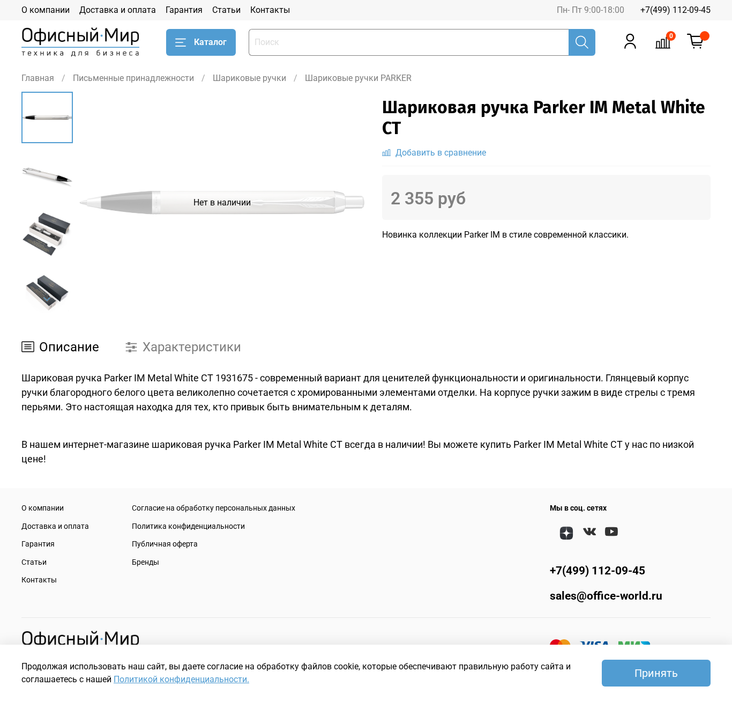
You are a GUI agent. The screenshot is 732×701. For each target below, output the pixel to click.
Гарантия (184, 10)
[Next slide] (47, 299)
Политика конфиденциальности (188, 526)
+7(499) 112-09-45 (675, 10)
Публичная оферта (165, 544)
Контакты (270, 10)
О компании (45, 10)
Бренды (145, 562)
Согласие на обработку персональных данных (213, 508)
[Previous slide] (100, 203)
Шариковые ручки (249, 78)
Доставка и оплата (117, 10)
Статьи (226, 10)
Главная (37, 78)
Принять (656, 673)
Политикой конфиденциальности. (181, 679)
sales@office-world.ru (606, 595)
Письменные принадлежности (133, 78)
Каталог (210, 42)
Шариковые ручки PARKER (358, 78)
